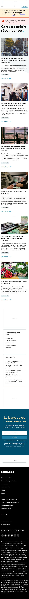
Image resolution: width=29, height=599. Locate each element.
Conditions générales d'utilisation (10, 502)
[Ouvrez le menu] (2, 6)
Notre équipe (4, 484)
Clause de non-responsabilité (9, 499)
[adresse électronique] (14, 433)
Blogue (3, 493)
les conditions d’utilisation (20, 442)
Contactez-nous (7, 444)
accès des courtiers (6, 521)
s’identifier (25, 6)
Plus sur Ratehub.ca (6, 477)
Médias (3, 490)
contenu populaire (6, 524)
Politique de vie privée (7, 505)
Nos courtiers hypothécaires (8, 481)
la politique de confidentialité (11, 443)
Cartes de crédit (5, 74)
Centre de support (6, 508)
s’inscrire (14, 437)
